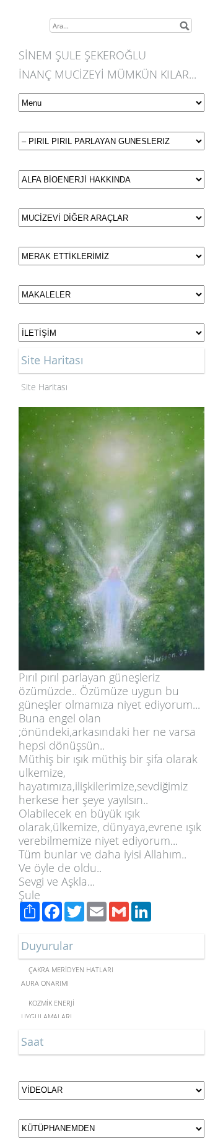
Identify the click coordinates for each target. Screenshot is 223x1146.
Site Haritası (44, 387)
